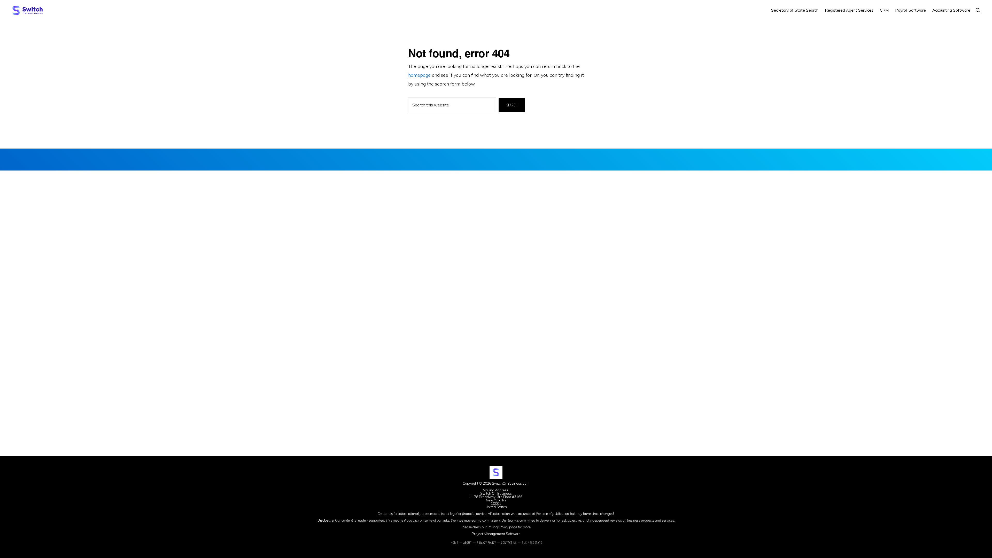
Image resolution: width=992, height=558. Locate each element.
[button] (978, 10)
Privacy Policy (497, 527)
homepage (419, 75)
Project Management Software (496, 534)
